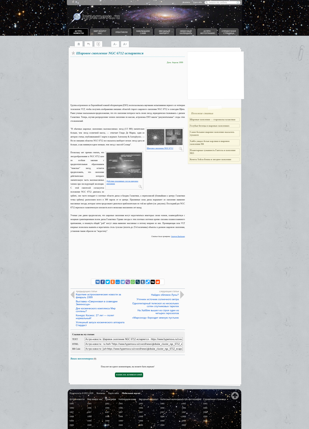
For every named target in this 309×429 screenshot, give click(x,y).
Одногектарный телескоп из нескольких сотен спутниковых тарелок (155, 305)
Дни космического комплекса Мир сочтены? (96, 310)
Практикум (121, 32)
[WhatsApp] (133, 282)
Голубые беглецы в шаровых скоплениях (209, 126)
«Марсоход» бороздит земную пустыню (155, 317)
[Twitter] (108, 282)
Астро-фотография (207, 32)
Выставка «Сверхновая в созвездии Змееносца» (96, 303)
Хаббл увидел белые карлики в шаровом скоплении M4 (209, 142)
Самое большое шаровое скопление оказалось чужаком (212, 133)
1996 (72, 408)
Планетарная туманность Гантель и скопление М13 (213, 151)
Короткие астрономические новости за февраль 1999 (98, 296)
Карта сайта (197, 2)
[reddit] (158, 282)
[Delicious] (148, 282)
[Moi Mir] (118, 282)
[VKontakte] (97, 282)
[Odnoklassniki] (113, 282)
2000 (72, 425)
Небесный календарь (186, 32)
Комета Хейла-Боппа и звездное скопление (210, 159)
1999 (72, 421)
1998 (72, 416)
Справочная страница (229, 32)
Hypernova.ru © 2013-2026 (81, 393)
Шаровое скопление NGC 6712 (160, 148)
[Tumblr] (143, 282)
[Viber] (128, 282)
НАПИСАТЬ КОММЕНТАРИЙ (129, 375)
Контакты (186, 2)
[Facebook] (102, 282)
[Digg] (153, 282)
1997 (72, 412)
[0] (100, 46)
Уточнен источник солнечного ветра (158, 299)
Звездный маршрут (164, 32)
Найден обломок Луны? (165, 294)
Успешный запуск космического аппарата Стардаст (100, 324)
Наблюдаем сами (143, 32)
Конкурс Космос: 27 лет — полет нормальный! (95, 317)
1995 (72, 404)
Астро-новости (78, 32)
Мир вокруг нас (100, 32)
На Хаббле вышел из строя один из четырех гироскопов (158, 312)
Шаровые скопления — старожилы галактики (212, 119)
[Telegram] (123, 282)
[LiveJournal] (138, 282)
